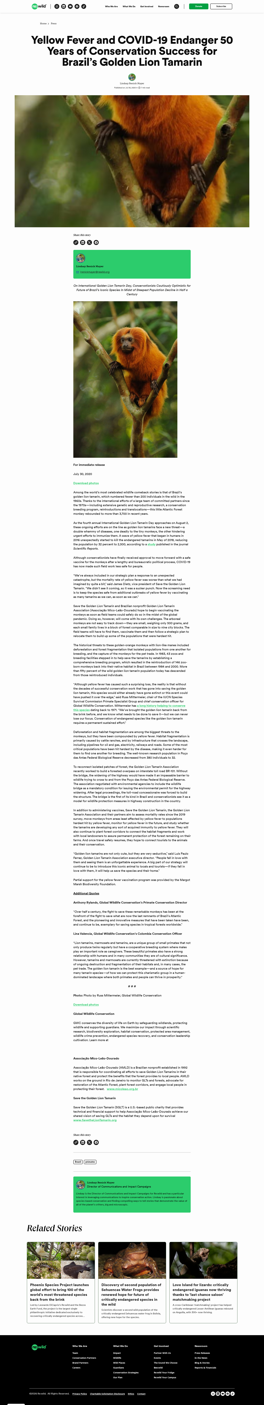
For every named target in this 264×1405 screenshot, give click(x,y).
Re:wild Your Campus (165, 1377)
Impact (117, 1353)
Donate (198, 6)
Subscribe (221, 6)
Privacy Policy (79, 1393)
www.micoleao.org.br (122, 1089)
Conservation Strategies (126, 1372)
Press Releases (202, 1353)
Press (54, 23)
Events (157, 1357)
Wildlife (117, 1357)
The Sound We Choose (165, 1362)
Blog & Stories (202, 1362)
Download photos (86, 483)
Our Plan (117, 1377)
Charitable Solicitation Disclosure (107, 1393)
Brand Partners (80, 1362)
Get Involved (146, 6)
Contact (141, 1393)
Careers (76, 1367)
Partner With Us (162, 1353)
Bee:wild (158, 1367)
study (152, 544)
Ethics (131, 1393)
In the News (201, 1357)
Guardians (118, 1367)
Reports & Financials (205, 1367)
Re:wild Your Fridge (164, 1372)
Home (43, 23)
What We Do (129, 6)
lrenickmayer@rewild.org (95, 272)
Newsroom (163, 6)
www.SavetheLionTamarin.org (95, 1120)
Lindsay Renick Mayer (132, 83)
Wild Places (119, 1362)
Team (75, 1353)
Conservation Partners (84, 1357)
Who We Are (111, 6)
